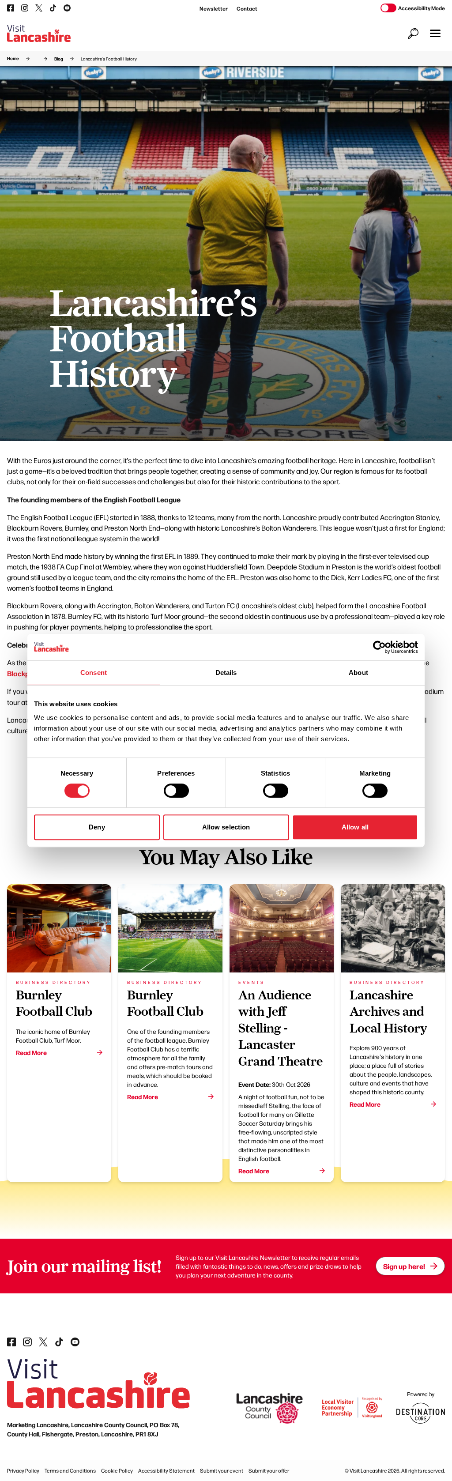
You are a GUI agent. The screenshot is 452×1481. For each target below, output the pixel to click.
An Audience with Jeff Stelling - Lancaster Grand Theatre (280, 1027)
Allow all (355, 827)
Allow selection (226, 827)
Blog (58, 59)
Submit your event (221, 1470)
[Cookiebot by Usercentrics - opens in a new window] (379, 647)
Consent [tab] (93, 672)
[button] (435, 33)
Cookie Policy (117, 1470)
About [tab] (358, 672)
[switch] (176, 791)
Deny (97, 827)
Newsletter (214, 8)
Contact (247, 8)
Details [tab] (226, 672)
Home (13, 58)
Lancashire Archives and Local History (388, 1011)
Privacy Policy (23, 1470)
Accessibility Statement (166, 1470)
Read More (31, 1052)
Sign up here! (404, 1266)
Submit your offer (269, 1470)
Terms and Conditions (70, 1470)
